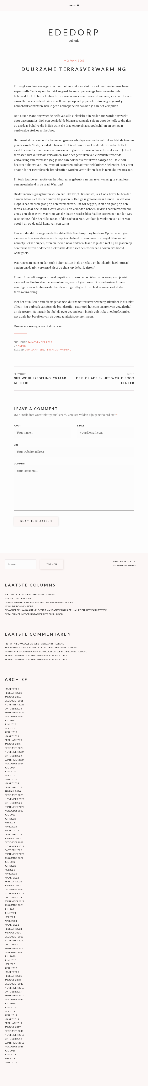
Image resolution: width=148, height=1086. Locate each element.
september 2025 (14, 712)
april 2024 (11, 779)
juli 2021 (10, 909)
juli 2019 (10, 1003)
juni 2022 (10, 865)
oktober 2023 (13, 802)
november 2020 (14, 940)
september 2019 (14, 995)
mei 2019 (10, 1011)
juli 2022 (10, 861)
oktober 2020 (13, 944)
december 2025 (14, 700)
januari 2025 (13, 743)
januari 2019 (13, 1026)
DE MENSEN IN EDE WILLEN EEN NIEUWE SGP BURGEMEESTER (39, 602)
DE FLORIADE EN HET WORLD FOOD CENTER (105, 380)
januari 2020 (13, 979)
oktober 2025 (13, 708)
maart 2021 (12, 924)
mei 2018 (10, 1058)
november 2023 (14, 799)
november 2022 (14, 846)
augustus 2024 (14, 763)
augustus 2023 (14, 810)
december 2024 (14, 747)
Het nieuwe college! (18, 598)
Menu (74, 5)
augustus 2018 (14, 1046)
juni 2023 (10, 818)
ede (42, 349)
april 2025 (11, 732)
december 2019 (14, 983)
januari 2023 (13, 838)
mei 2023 (10, 822)
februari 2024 (13, 787)
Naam (17, 425)
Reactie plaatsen (36, 521)
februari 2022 (13, 881)
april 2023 (11, 826)
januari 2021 (13, 932)
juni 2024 (10, 771)
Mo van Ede (74, 60)
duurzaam (32, 349)
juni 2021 (10, 913)
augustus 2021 (14, 905)
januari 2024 (13, 791)
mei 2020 (10, 964)
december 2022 (14, 842)
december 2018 (14, 1031)
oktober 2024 (13, 755)
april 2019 (11, 1015)
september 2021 (14, 901)
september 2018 (14, 1042)
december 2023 (14, 795)
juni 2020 (10, 960)
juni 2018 (10, 1054)
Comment (19, 463)
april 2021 (11, 920)
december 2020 (14, 936)
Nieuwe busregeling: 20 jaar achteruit (40, 380)
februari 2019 (13, 1023)
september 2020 (14, 948)
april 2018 (11, 1062)
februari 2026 (13, 692)
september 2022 (14, 854)
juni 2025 (10, 724)
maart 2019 (12, 1019)
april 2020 (11, 968)
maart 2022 (12, 877)
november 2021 (14, 893)
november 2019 (14, 987)
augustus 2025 (14, 716)
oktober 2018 (13, 1038)
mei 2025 (10, 728)
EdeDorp (74, 32)
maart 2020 (12, 972)
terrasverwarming (58, 349)
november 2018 (14, 1034)
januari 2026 (13, 696)
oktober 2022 (13, 850)
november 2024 (14, 751)
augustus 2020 (14, 952)
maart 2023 (12, 830)
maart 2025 (12, 736)
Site (16, 444)
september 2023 (14, 806)
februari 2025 (13, 740)
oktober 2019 (13, 991)
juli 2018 (10, 1050)
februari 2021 (13, 928)
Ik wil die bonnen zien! (19, 606)
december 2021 (14, 889)
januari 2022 (13, 885)
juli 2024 (10, 767)
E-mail (80, 425)
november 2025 (14, 704)
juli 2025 (10, 720)
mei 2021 (10, 917)
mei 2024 (10, 775)
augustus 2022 (14, 858)
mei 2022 (10, 869)
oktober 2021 (13, 897)
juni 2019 (10, 1007)
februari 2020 (13, 975)
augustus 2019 (14, 999)
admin (22, 346)
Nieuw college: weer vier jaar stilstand (30, 594)
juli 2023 (10, 814)
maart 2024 (12, 783)
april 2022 (11, 873)
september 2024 (14, 759)
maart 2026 (12, 688)
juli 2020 (10, 956)
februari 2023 (13, 834)
